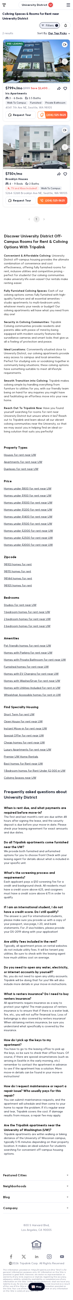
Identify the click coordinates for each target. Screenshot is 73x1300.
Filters (51, 25)
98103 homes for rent (18, 564)
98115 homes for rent (17, 571)
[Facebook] (11, 1256)
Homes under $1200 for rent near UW (28, 509)
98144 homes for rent (18, 578)
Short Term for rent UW (19, 714)
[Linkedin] (36, 1256)
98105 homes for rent (18, 585)
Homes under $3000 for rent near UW (28, 545)
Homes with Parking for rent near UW (28, 652)
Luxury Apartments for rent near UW (27, 749)
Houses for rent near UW (20, 455)
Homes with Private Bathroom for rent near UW (35, 659)
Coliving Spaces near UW (20, 777)
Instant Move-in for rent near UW (25, 728)
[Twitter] (23, 1256)
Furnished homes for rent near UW (26, 666)
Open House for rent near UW (23, 721)
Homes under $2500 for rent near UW (28, 538)
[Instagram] (49, 1256)
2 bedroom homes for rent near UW (27, 619)
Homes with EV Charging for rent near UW (31, 673)
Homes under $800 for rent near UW (27, 488)
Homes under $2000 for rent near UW (28, 530)
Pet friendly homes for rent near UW (27, 645)
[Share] (59, 88)
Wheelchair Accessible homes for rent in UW (32, 695)
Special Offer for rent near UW (24, 735)
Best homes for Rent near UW (23, 763)
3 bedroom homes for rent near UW (27, 626)
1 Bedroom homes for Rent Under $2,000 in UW (34, 770)
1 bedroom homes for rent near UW (27, 612)
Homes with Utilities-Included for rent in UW (32, 688)
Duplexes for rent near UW (21, 469)
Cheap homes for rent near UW (24, 742)
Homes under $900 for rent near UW (27, 495)
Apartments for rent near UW (23, 462)
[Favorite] (65, 88)
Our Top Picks (57, 33)
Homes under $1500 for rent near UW (28, 523)
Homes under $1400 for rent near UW (28, 516)
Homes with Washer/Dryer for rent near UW (32, 681)
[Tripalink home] (4, 4)
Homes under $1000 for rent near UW (28, 502)
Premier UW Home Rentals (21, 756)
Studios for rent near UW (20, 605)
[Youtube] (62, 1256)
